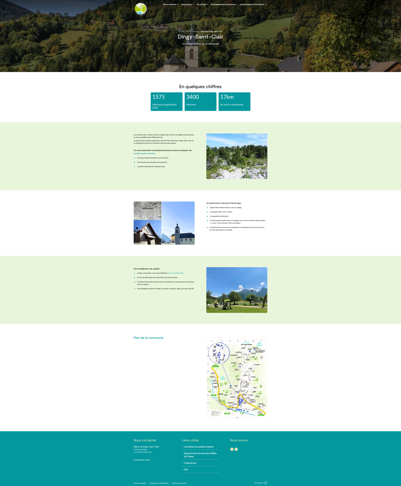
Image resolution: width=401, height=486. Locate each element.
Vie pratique (186, 4)
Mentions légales (140, 483)
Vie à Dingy (201, 4)
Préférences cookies (179, 483)
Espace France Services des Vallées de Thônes (200, 455)
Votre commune (169, 4)
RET (186, 469)
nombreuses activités (144, 153)
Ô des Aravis (190, 463)
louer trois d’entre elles (175, 273)
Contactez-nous (142, 459)
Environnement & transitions (252, 4)
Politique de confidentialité (159, 483)
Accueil (181, 31)
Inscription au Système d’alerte (199, 446)
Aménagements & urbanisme (223, 4)
